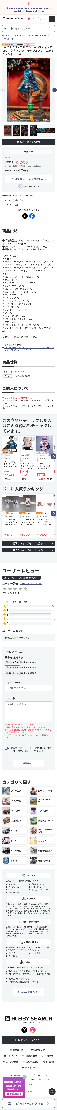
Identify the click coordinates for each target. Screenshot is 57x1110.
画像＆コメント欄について (31, 583)
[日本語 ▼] (29, 18)
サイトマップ (28, 1084)
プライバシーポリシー (41, 1075)
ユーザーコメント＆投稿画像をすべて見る (20, 577)
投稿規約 (13, 748)
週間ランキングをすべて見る (28, 543)
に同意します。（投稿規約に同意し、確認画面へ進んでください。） (29, 750)
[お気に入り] (34, 18)
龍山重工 (19, 200)
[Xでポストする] (25, 216)
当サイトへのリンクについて (41, 1080)
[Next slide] (54, 90)
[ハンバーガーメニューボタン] (52, 19)
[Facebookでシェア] (32, 216)
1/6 (16, 204)
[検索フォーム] (45, 18)
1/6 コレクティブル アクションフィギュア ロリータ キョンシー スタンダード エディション (28, 348)
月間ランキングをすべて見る (28, 550)
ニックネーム (12, 682)
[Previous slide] (2, 90)
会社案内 (14, 1075)
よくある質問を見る (27, 992)
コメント (10, 698)
